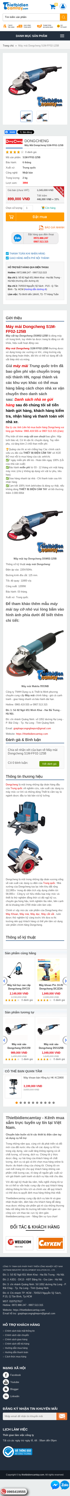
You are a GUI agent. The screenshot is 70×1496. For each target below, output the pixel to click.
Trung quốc (16, 788)
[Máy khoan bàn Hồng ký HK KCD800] (13, 1087)
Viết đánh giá (49, 763)
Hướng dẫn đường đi (27, 281)
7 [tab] (41, 1103)
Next (64, 981)
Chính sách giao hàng (16, 1339)
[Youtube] (6, 1382)
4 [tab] (29, 1103)
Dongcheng (12, 784)
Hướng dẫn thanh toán (16, 1352)
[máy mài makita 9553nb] (35, 653)
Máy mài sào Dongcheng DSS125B (51, 1046)
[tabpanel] (35, 1087)
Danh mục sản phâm (31, 37)
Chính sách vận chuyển (17, 1335)
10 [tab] (53, 1103)
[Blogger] (6, 1389)
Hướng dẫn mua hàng (16, 1348)
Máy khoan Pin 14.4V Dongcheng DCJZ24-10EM (51, 989)
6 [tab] (37, 1103)
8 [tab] (45, 1103)
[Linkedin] (6, 1396)
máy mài (20, 366)
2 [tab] (21, 1103)
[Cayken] (26, 1243)
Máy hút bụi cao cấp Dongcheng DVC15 (19, 987)
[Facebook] (6, 1375)
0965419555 (16, 1492)
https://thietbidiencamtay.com (32, 733)
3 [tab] (25, 1103)
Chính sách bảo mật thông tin (20, 1331)
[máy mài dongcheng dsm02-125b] (43, 117)
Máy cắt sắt (47, 914)
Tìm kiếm (63, 17)
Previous (5, 981)
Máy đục (35, 914)
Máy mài (24, 914)
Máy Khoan (12, 914)
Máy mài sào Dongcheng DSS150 (18, 1046)
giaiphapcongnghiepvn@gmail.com (32, 728)
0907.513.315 (36, 1305)
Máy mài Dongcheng (17, 348)
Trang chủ (8, 45)
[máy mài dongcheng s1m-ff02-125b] (27, 117)
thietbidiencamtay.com (33, 1474)
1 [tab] (16, 1103)
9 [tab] (49, 1103)
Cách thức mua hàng (15, 1356)
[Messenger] (55, 1485)
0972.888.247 (19, 1305)
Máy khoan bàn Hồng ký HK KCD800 (44, 1077)
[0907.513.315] (17, 238)
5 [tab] (33, 1103)
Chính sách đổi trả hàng (17, 1343)
